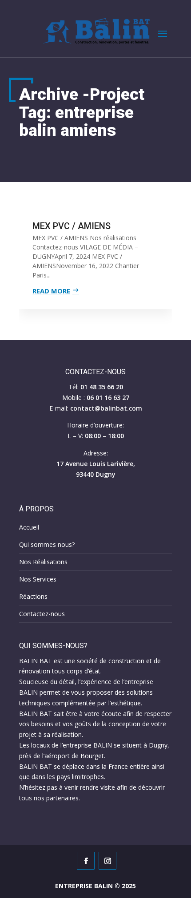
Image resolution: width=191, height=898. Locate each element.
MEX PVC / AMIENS (71, 226)
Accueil (29, 527)
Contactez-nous (42, 613)
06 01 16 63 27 (108, 397)
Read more (51, 290)
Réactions (33, 596)
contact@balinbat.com (106, 408)
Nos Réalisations (43, 562)
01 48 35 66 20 (101, 387)
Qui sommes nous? (47, 544)
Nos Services (37, 579)
